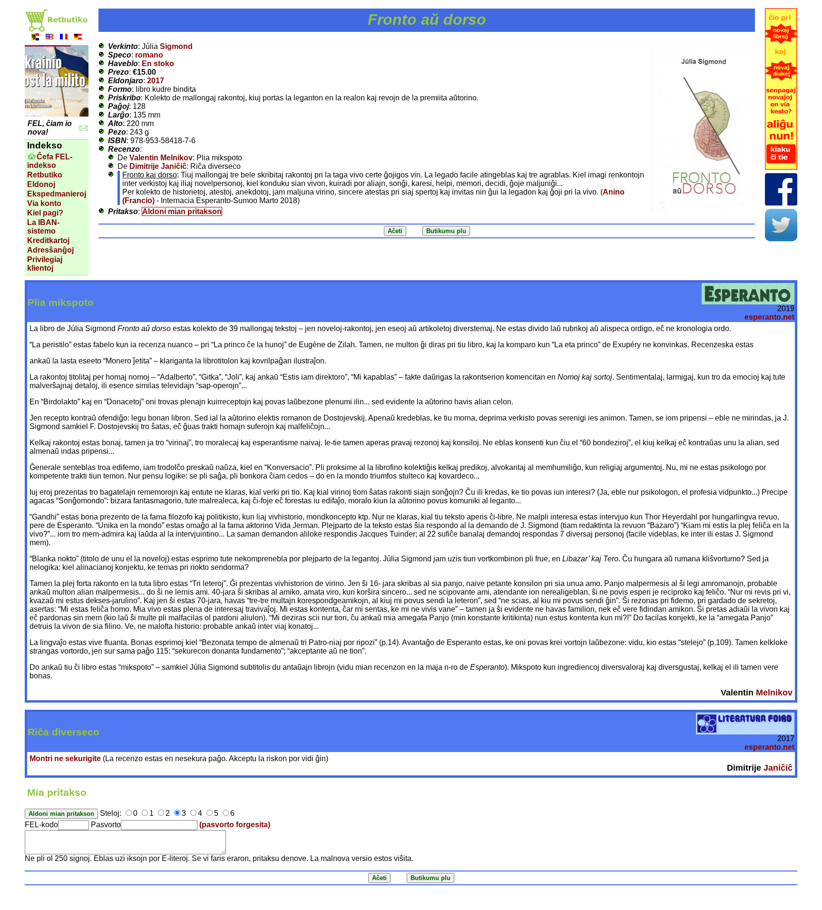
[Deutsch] (78, 38)
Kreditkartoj (48, 240)
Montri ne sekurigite (65, 758)
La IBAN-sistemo (43, 226)
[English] (49, 38)
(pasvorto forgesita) (234, 825)
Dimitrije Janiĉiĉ (157, 166)
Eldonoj (41, 184)
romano (149, 55)
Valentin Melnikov (161, 158)
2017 (155, 81)
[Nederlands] (35, 38)
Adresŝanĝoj (50, 250)
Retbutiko (44, 175)
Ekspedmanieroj (56, 194)
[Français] (64, 38)
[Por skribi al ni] (83, 128)
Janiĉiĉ (778, 768)
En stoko (158, 63)
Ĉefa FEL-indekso (49, 161)
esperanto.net (769, 317)
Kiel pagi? (45, 213)
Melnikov (774, 692)
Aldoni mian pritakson (182, 211)
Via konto (44, 203)
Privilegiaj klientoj (44, 263)
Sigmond (176, 46)
